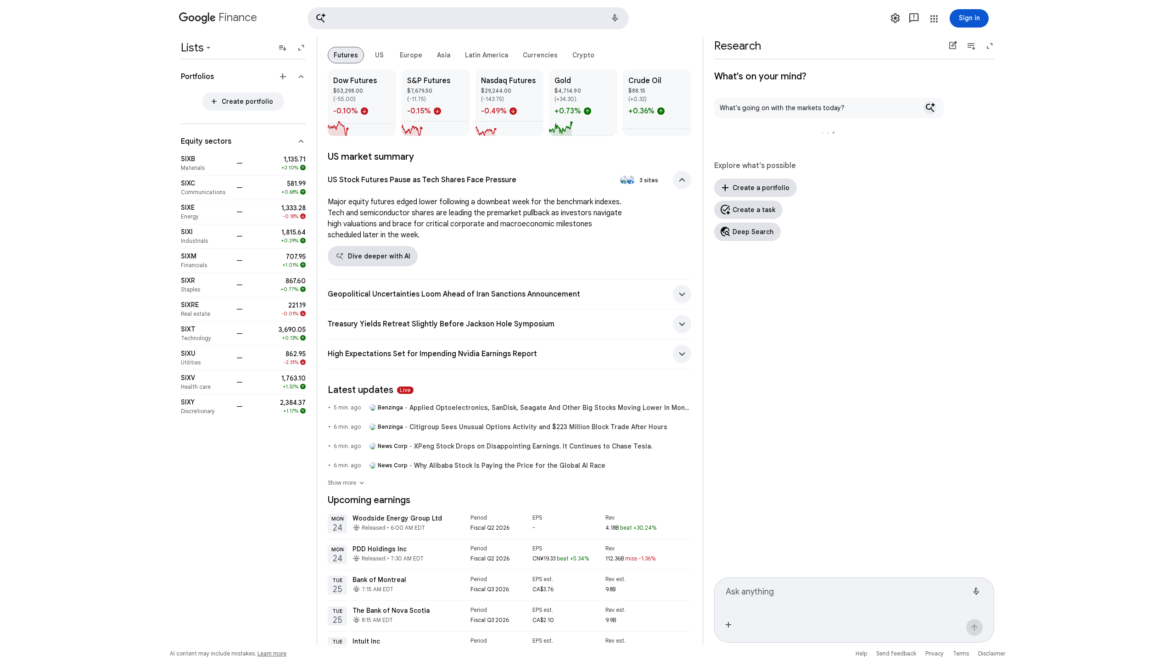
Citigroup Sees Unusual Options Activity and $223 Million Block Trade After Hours (538, 427)
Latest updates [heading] (369, 390)
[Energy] (206, 212)
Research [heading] (737, 46)
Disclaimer (991, 653)
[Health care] (206, 382)
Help (861, 653)
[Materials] (206, 163)
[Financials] (206, 261)
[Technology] (206, 334)
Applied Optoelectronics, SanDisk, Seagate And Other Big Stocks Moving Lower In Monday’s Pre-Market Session (550, 407)
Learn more (271, 653)
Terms (961, 653)
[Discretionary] (206, 407)
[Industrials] (206, 236)
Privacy (934, 653)
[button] (468, 18)
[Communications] (206, 188)
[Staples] (206, 285)
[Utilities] (206, 358)
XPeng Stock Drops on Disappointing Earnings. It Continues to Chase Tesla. (533, 446)
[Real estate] (206, 309)
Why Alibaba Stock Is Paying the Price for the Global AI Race (509, 465)
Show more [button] (346, 483)
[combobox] (847, 595)
